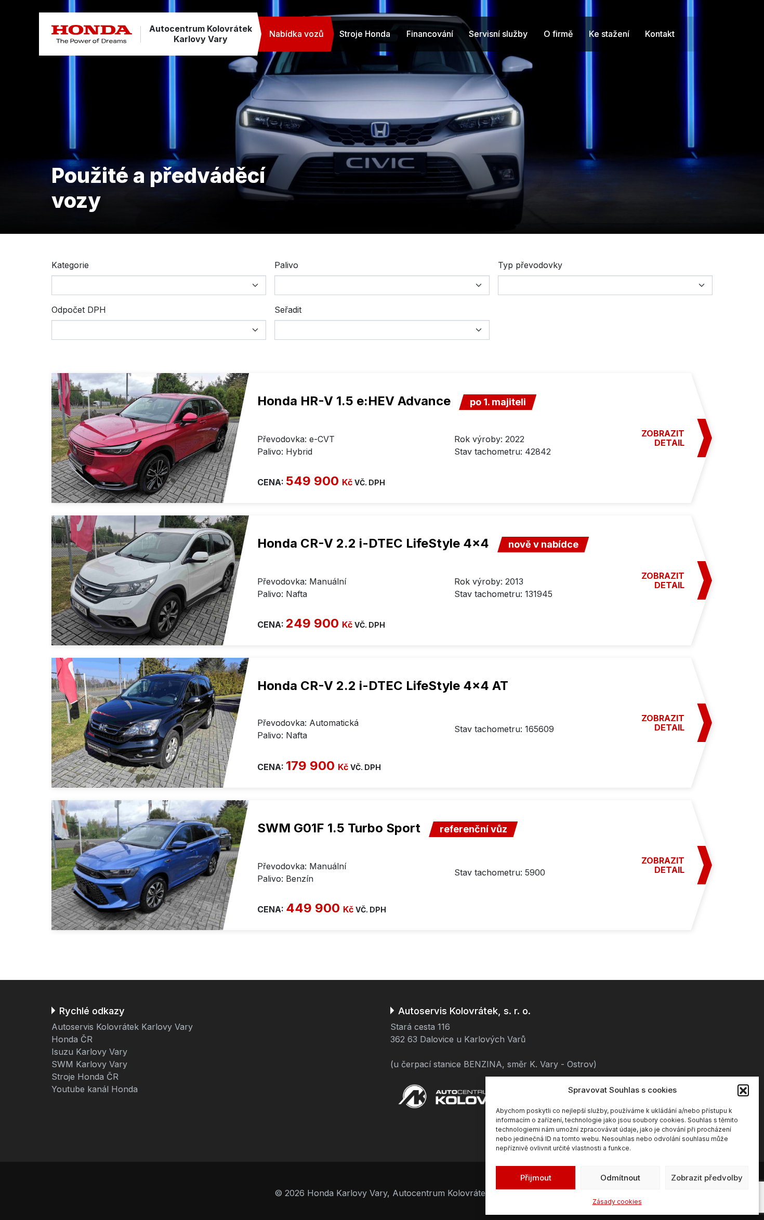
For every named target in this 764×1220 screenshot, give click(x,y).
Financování (429, 34)
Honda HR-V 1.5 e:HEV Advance (354, 400)
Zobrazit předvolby (707, 1178)
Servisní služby (498, 34)
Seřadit (287, 309)
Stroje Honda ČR (84, 1076)
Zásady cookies (617, 1201)
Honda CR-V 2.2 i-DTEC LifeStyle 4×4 (373, 543)
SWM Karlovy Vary (89, 1064)
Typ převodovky (530, 265)
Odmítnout (620, 1178)
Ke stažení (609, 34)
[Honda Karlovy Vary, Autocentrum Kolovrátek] (91, 34)
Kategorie (70, 265)
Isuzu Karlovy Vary (89, 1051)
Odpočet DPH (78, 309)
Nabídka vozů (296, 34)
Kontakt (660, 34)
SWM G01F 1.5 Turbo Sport (338, 828)
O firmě (558, 34)
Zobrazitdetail (662, 438)
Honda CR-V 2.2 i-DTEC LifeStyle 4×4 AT (382, 685)
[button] (743, 1090)
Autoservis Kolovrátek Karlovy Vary (122, 1027)
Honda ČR (72, 1039)
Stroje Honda (364, 34)
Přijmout (535, 1178)
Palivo (286, 265)
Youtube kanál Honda (94, 1089)
